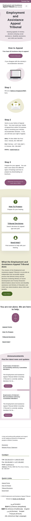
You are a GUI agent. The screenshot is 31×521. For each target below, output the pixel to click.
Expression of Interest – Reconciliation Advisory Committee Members (11, 396)
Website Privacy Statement (9, 447)
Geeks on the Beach (19, 499)
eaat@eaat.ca (14, 149)
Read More (8, 415)
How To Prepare (15, 207)
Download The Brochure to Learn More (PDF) (15, 182)
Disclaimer (5, 445)
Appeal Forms (7, 327)
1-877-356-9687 (19, 462)
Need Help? (15, 243)
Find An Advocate (15, 56)
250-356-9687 (9, 462)
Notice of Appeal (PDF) (18, 91)
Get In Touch (15, 318)
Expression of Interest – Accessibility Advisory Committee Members (15, 367)
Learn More (7, 293)
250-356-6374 (9, 459)
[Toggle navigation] (26, 6)
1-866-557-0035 (19, 459)
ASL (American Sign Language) (15, 516)
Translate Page (25, 1)
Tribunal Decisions (15, 223)
